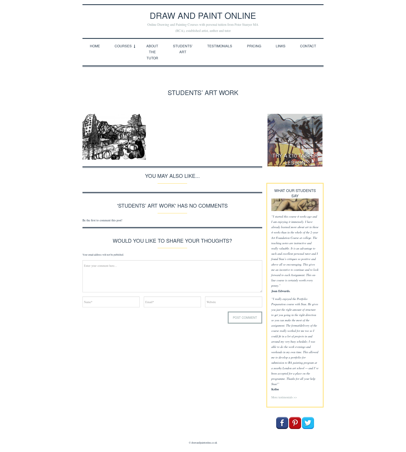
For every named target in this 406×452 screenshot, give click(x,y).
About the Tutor (152, 52)
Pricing (254, 46)
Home (95, 46)
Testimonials (219, 46)
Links (280, 46)
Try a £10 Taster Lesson (295, 159)
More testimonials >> (284, 397)
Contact (308, 46)
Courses (123, 46)
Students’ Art (183, 49)
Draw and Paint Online (203, 15)
